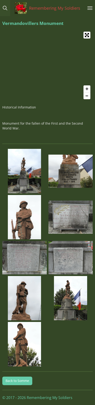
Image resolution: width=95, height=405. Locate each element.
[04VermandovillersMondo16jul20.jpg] (71, 217)
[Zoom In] (86, 88)
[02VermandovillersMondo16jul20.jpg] (71, 171)
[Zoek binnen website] (5, 8)
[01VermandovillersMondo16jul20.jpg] (25, 171)
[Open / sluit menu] (90, 8)
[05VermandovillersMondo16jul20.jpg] (25, 257)
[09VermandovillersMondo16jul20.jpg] (25, 344)
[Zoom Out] (86, 95)
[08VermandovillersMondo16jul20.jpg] (71, 298)
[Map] (47, 65)
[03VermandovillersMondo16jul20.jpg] (25, 217)
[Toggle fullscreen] (86, 35)
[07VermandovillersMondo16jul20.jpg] (25, 298)
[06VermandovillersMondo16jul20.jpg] (71, 257)
